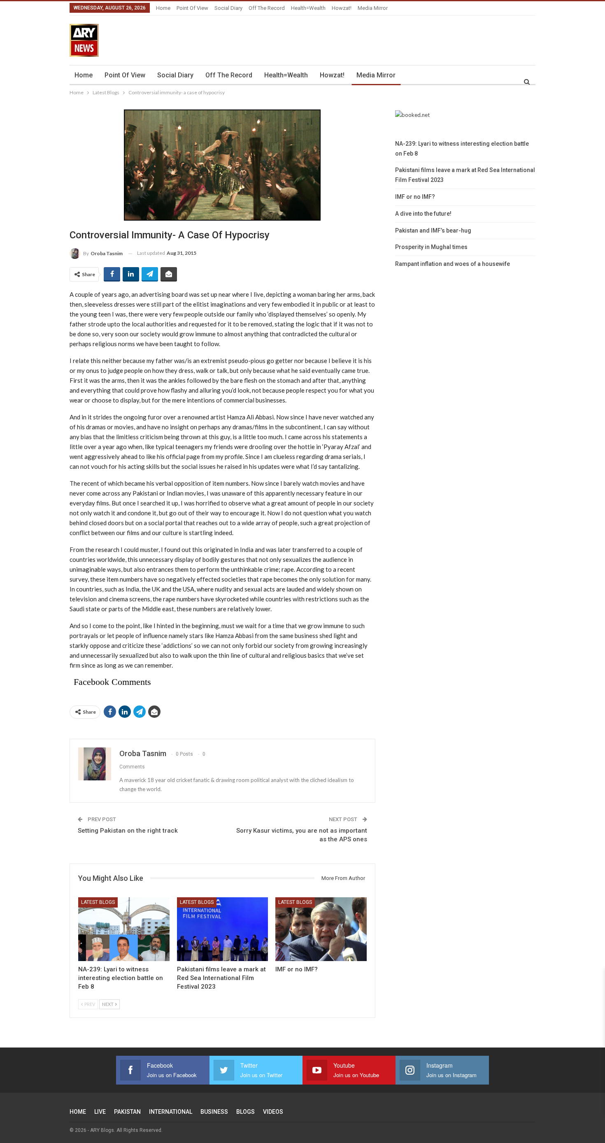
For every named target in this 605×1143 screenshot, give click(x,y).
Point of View (192, 8)
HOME (78, 1111)
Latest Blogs (98, 902)
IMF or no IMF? (415, 196)
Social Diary (228, 8)
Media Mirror (373, 8)
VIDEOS (273, 1111)
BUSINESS (214, 1111)
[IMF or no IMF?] (321, 929)
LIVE (100, 1111)
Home (163, 8)
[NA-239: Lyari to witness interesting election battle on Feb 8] (124, 929)
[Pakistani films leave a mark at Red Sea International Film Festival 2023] (222, 929)
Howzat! (341, 8)
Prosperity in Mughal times (431, 247)
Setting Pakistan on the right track (128, 830)
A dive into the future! (423, 213)
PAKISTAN (127, 1111)
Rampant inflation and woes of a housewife (452, 264)
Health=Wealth (308, 8)
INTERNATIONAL (170, 1111)
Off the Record (267, 8)
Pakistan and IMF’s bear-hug (433, 230)
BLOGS (245, 1111)
